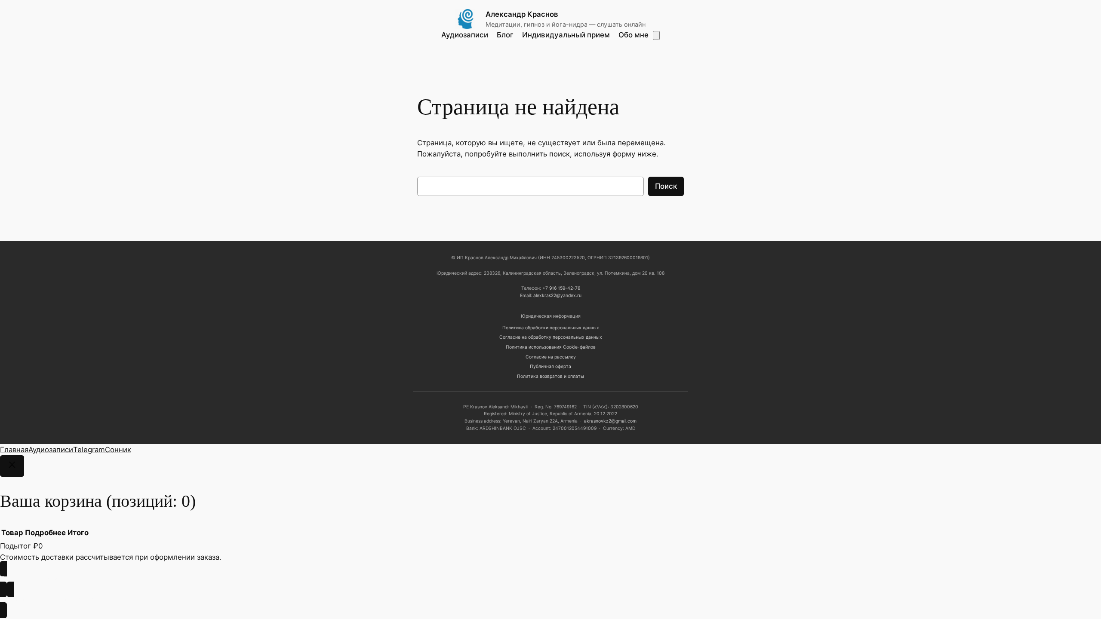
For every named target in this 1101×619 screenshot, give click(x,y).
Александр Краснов (522, 14)
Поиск (666, 186)
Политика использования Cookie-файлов (551, 347)
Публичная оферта (550, 366)
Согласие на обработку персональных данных (550, 337)
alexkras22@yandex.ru (557, 295)
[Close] (12, 466)
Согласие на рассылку (551, 357)
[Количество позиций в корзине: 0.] (656, 35)
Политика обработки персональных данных (550, 328)
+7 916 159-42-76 (561, 288)
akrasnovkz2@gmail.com (610, 421)
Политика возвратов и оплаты (550, 376)
